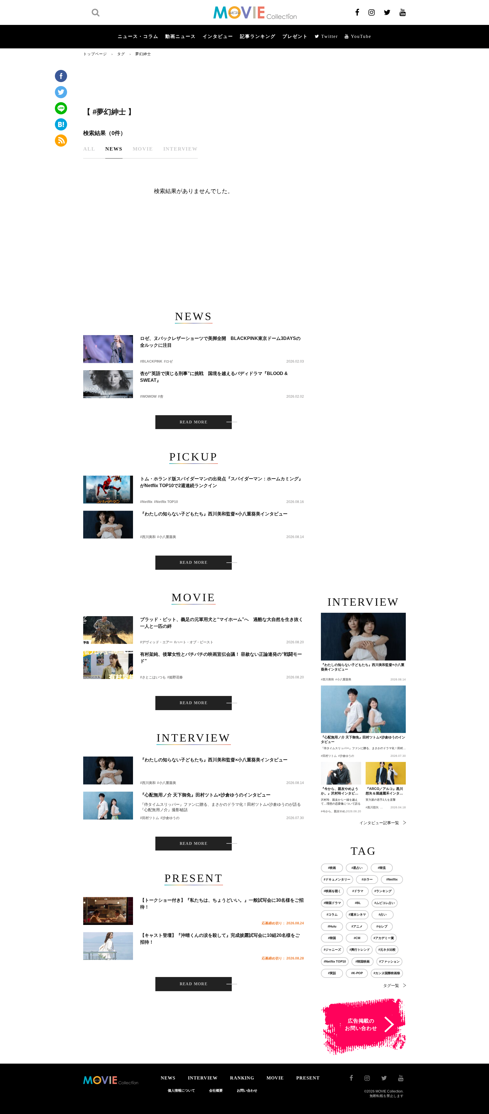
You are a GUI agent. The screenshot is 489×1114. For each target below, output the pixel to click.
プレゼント (295, 36)
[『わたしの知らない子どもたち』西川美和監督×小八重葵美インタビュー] (108, 525)
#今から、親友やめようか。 (339, 811)
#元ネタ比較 (387, 949)
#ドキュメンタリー (337, 879)
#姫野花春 (175, 677)
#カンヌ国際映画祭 (387, 973)
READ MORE (194, 422)
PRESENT (308, 1078)
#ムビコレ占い (384, 903)
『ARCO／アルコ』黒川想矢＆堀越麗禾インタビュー (384, 791)
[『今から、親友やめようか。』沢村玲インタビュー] (341, 773)
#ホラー (367, 879)
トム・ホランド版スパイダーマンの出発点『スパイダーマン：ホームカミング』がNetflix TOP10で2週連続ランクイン (221, 482)
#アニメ (357, 926)
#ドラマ (357, 891)
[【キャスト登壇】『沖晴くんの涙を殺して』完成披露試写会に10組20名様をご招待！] (108, 946)
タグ (121, 54)
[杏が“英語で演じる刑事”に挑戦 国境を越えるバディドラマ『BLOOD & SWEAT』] (108, 384)
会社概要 (216, 1090)
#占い (383, 914)
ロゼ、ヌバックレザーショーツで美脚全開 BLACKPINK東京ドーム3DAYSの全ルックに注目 (220, 342)
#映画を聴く (332, 891)
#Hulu (332, 926)
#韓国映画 (362, 961)
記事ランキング (258, 36)
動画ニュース (180, 36)
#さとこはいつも (153, 677)
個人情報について (181, 1090)
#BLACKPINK (151, 361)
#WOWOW (148, 396)
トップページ (95, 54)
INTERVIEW (203, 1078)
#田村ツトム (149, 818)
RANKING (242, 1078)
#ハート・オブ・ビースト (193, 642)
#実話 (332, 973)
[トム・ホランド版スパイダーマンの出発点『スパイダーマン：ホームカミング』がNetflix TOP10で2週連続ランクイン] (108, 489)
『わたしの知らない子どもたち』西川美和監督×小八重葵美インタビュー (214, 513)
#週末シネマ (357, 914)
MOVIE (275, 1078)
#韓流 (382, 867)
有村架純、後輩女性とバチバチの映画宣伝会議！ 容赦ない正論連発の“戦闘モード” (221, 657)
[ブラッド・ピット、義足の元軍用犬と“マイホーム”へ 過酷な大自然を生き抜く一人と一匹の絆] (108, 630)
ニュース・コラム (138, 36)
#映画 (332, 867)
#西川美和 (148, 537)
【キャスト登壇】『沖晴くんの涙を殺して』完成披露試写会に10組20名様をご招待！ (220, 938)
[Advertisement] (194, 81)
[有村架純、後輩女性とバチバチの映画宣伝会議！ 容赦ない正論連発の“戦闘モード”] (108, 665)
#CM (357, 938)
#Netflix (146, 502)
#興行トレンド (359, 949)
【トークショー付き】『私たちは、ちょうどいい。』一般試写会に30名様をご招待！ (222, 903)
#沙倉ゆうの (169, 818)
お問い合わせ (247, 1090)
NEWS (168, 1078)
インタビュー (218, 36)
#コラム (332, 914)
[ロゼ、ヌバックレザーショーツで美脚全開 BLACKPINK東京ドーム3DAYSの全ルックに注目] (108, 349)
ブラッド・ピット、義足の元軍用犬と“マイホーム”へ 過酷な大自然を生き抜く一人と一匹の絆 (221, 623)
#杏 (160, 396)
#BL (358, 903)
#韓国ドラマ (332, 903)
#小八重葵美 (166, 537)
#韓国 (332, 938)
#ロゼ (168, 361)
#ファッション (389, 961)
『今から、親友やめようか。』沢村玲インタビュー (339, 791)
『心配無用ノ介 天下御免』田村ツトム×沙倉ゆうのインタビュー (205, 794)
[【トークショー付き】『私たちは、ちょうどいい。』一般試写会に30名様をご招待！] (108, 911)
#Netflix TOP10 (166, 502)
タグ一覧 (391, 985)
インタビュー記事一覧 (379, 822)
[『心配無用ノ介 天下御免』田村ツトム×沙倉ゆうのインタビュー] (108, 806)
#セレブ (381, 926)
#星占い (357, 867)
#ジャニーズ (332, 949)
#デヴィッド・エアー (156, 642)
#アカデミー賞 (384, 938)
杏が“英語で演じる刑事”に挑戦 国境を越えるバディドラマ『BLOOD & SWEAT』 (214, 377)
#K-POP (357, 973)
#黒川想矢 (372, 807)
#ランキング (383, 891)
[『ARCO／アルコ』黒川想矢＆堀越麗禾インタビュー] (386, 773)
